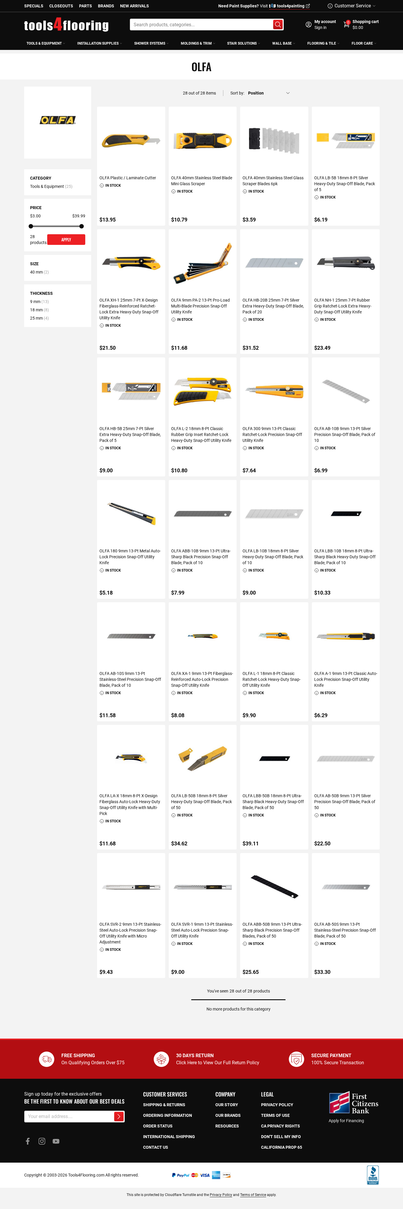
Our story (226, 1104)
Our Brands (228, 1115)
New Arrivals (134, 6)
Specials (33, 6)
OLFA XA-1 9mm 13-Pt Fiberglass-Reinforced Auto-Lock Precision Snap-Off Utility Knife (202, 679)
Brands (106, 6)
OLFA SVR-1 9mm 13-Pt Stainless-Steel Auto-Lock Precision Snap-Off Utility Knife (202, 930)
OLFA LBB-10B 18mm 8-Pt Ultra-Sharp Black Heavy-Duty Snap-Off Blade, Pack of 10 (345, 557)
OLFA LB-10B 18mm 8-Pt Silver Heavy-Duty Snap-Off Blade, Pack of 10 (273, 557)
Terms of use (275, 1115)
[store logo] (66, 24)
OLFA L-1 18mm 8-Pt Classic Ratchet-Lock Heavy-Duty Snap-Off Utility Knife (272, 679)
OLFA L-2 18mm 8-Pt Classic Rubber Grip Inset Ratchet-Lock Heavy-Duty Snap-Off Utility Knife (201, 434)
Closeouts (61, 6)
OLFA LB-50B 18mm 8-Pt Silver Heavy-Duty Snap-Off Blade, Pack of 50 (201, 801)
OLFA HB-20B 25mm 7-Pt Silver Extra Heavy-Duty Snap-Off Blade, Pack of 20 (273, 306)
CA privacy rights (280, 1126)
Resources (227, 1126)
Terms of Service (253, 1195)
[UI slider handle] (31, 226)
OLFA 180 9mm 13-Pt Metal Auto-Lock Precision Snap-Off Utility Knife (130, 557)
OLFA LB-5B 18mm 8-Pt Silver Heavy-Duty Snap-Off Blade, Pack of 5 (344, 183)
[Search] (277, 24)
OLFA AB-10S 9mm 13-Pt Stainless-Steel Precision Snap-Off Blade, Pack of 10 (130, 679)
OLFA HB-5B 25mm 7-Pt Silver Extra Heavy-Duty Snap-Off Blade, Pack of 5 (130, 434)
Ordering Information (167, 1115)
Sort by (236, 93)
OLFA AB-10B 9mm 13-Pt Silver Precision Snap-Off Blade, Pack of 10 (344, 434)
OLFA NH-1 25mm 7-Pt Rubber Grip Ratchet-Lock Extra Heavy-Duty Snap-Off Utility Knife (342, 306)
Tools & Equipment (47, 186)
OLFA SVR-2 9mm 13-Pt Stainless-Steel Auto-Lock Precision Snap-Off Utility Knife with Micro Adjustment (130, 933)
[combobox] (207, 24)
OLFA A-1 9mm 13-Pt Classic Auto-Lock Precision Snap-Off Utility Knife (345, 679)
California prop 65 (281, 1147)
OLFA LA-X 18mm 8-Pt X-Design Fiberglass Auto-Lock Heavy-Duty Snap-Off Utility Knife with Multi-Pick (129, 804)
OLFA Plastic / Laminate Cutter (127, 177)
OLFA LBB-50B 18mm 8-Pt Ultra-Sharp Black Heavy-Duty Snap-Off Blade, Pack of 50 (273, 801)
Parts (85, 6)
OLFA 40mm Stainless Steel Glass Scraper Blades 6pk (273, 180)
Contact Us (155, 1147)
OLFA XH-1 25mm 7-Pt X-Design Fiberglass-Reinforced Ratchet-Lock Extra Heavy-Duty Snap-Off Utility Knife (128, 309)
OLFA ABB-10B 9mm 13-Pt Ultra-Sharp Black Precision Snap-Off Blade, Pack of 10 (201, 557)
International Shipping (169, 1136)
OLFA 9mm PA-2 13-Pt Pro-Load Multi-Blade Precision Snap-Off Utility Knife (200, 306)
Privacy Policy (221, 1195)
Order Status (158, 1126)
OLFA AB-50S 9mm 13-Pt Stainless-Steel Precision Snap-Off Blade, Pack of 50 (345, 930)
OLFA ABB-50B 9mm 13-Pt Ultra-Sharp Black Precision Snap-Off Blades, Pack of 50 (272, 930)
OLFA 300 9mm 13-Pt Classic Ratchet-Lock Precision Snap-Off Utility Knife (272, 434)
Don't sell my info (281, 1136)
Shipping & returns (164, 1104)
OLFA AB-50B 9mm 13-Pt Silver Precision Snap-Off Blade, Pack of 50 (344, 801)
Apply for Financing (346, 1120)
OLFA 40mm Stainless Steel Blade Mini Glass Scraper (201, 180)
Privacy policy (277, 1104)
